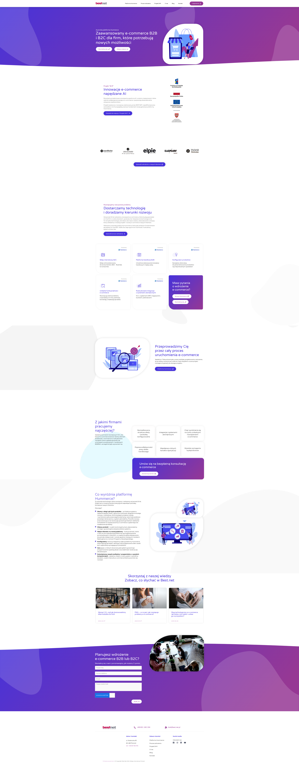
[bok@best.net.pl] (166, 727)
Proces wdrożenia (146, 3)
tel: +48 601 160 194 (132, 746)
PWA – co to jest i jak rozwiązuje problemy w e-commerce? (147, 613)
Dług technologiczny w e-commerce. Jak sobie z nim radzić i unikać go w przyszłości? (184, 614)
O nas (166, 3)
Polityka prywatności (108, 761)
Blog (173, 3)
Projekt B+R (157, 3)
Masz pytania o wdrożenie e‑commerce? (181, 286)
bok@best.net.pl (174, 727)
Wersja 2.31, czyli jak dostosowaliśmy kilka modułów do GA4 (112, 613)
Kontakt (180, 3)
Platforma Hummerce (131, 3)
